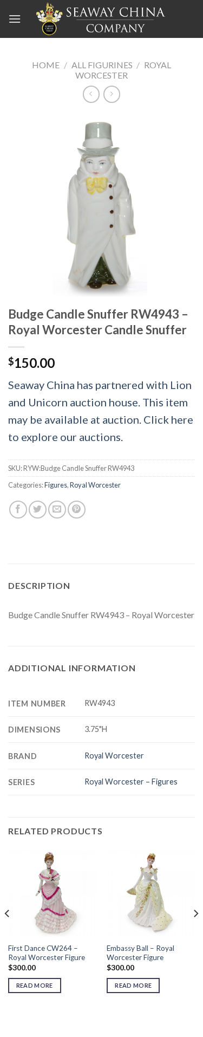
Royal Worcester (123, 70)
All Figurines (102, 65)
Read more (34, 985)
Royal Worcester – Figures (131, 781)
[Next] (195, 935)
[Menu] (14, 18)
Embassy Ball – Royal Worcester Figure (140, 953)
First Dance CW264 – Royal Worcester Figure (46, 953)
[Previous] (7, 935)
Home (46, 65)
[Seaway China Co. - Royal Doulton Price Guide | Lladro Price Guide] (102, 19)
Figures (55, 485)
